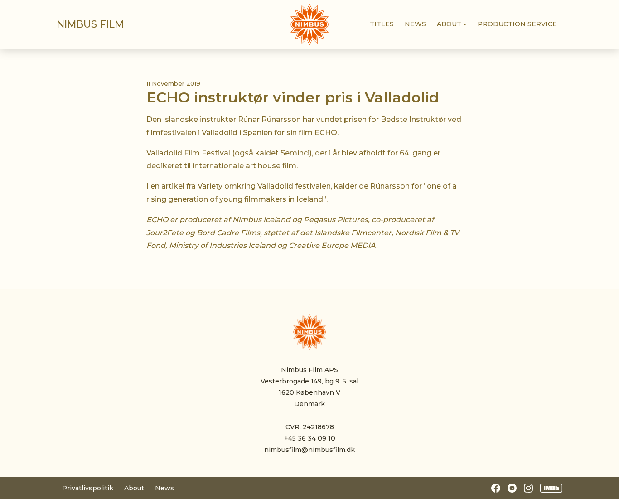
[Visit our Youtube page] (512, 488)
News (164, 488)
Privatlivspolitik (87, 488)
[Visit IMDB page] (551, 488)
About (134, 488)
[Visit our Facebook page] (495, 488)
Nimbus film (90, 24)
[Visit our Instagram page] (528, 488)
